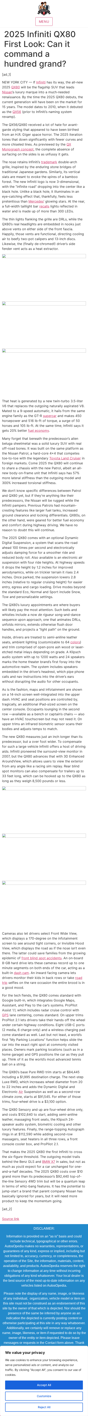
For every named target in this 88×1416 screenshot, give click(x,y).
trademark (49, 162)
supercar (49, 416)
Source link (10, 1219)
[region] (44, 1381)
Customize (44, 1396)
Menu (44, 21)
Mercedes (36, 201)
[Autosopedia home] (44, 9)
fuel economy (38, 430)
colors (75, 642)
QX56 (16, 112)
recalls (44, 206)
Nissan (7, 92)
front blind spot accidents (41, 958)
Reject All (44, 1407)
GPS (5, 1015)
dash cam (21, 973)
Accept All (44, 1385)
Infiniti (41, 82)
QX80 (15, 87)
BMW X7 (48, 1162)
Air (21, 1092)
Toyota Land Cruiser (65, 458)
